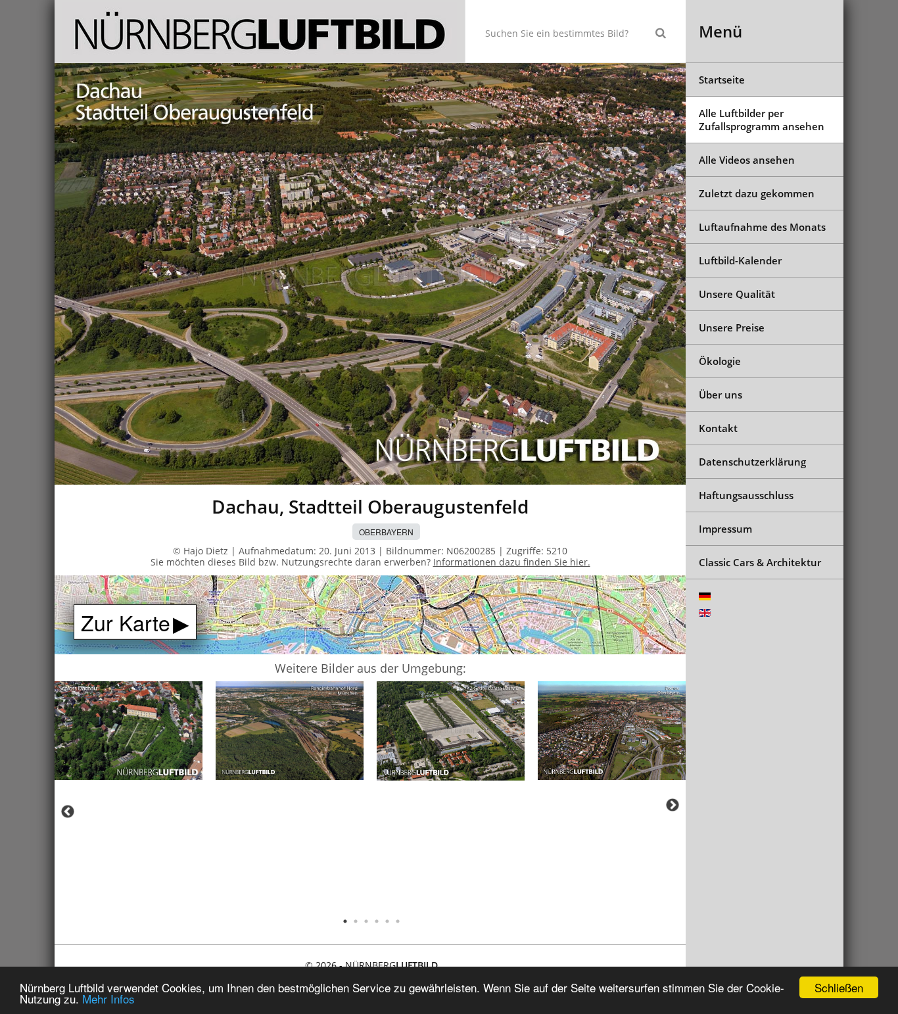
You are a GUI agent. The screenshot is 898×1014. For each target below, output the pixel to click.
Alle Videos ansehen (747, 159)
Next (672, 804)
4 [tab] (376, 921)
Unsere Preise (732, 327)
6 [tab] (397, 921)
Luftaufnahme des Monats (762, 226)
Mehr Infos (108, 998)
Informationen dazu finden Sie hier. (511, 562)
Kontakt (718, 428)
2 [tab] (355, 921)
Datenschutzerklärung (752, 461)
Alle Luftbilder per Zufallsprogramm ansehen (761, 120)
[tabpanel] (128, 733)
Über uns (720, 394)
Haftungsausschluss (746, 495)
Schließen (839, 987)
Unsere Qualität (737, 294)
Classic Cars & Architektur (760, 562)
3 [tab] (366, 921)
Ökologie (720, 361)
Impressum (725, 528)
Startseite (722, 79)
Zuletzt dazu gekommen (757, 193)
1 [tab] (345, 921)
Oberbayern (386, 531)
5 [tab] (387, 921)
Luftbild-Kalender (740, 260)
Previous (67, 811)
